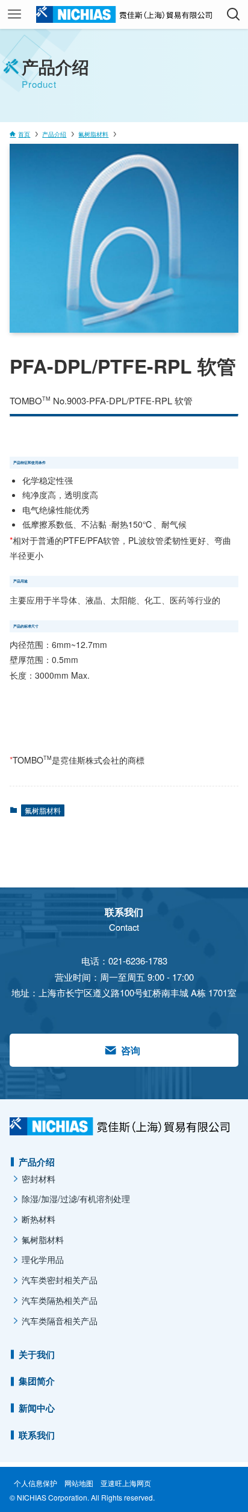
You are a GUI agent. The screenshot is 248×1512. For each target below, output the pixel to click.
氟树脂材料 (43, 810)
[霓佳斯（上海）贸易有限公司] (123, 14)
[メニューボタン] (14, 14)
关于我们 (37, 1354)
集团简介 (37, 1380)
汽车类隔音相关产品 (60, 1321)
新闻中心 (37, 1408)
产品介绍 (37, 1161)
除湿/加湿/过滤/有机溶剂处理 (76, 1199)
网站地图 (78, 1483)
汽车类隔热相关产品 (60, 1300)
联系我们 (37, 1435)
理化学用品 (43, 1259)
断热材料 (38, 1219)
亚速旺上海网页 (126, 1483)
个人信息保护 (35, 1483)
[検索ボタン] (233, 14)
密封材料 (38, 1179)
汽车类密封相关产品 (60, 1280)
